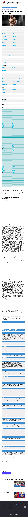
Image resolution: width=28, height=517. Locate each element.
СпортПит (3, 7)
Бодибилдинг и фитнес (14, 2)
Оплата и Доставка (4, 506)
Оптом (3, 508)
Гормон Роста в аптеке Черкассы (17, 488)
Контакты (3, 509)
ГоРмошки (12, 7)
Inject (9, 7)
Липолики (15, 7)
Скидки (3, 507)
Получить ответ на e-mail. (6, 471)
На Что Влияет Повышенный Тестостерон (8, 9)
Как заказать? (3, 505)
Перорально (6, 7)
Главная (3, 9)
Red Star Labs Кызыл (17, 499)
